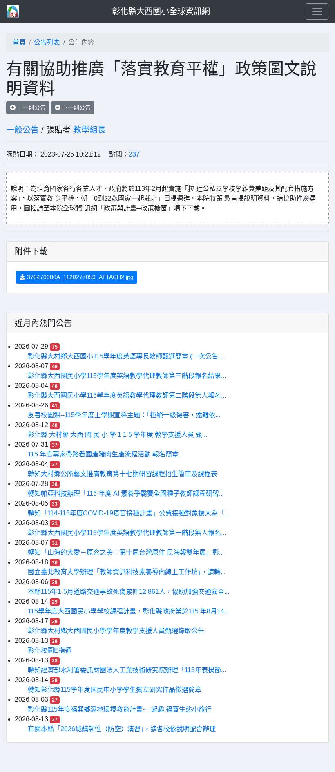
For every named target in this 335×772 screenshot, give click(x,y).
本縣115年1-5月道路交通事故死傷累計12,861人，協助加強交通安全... (128, 591)
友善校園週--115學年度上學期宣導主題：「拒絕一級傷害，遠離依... (124, 415)
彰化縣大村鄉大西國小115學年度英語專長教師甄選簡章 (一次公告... (125, 356)
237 (134, 154)
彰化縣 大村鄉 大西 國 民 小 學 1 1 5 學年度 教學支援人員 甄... (117, 434)
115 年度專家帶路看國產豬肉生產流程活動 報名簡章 (103, 454)
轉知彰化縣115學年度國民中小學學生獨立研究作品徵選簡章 (114, 689)
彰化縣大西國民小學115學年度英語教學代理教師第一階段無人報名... (127, 532)
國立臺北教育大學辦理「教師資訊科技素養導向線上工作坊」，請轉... (127, 571)
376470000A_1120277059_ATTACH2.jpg (79, 277)
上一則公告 (31, 107)
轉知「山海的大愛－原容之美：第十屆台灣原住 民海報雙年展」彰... (126, 552)
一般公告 (22, 129)
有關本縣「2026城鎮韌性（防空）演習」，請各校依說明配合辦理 (122, 728)
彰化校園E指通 (49, 650)
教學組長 (89, 129)
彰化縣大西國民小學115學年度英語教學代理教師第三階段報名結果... (127, 375)
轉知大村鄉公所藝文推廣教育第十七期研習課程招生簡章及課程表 (122, 473)
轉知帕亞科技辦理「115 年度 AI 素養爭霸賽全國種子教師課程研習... (126, 493)
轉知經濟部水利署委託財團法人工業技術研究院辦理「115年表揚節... (127, 670)
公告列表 (47, 42)
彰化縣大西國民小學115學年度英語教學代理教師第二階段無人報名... (127, 395)
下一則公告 (75, 107)
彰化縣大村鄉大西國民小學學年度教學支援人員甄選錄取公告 (116, 630)
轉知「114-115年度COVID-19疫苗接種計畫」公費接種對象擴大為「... (128, 513)
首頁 (19, 42)
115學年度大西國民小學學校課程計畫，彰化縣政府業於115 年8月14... (128, 611)
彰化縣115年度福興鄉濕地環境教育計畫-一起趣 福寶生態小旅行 (120, 709)
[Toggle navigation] (317, 11)
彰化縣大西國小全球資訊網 (161, 11)
